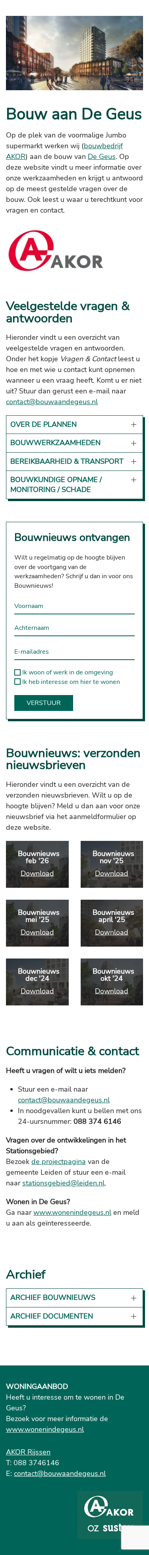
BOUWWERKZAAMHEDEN (55, 442)
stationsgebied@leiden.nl (63, 1183)
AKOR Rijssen (28, 1452)
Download (37, 873)
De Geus (102, 156)
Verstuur (44, 703)
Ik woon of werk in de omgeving (67, 672)
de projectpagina (58, 1161)
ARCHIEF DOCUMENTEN (51, 1316)
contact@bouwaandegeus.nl (52, 402)
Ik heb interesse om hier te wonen (70, 682)
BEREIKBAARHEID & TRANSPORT (67, 461)
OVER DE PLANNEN (43, 424)
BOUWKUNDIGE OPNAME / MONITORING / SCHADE (56, 484)
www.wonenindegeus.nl (72, 1212)
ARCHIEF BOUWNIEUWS (52, 1297)
